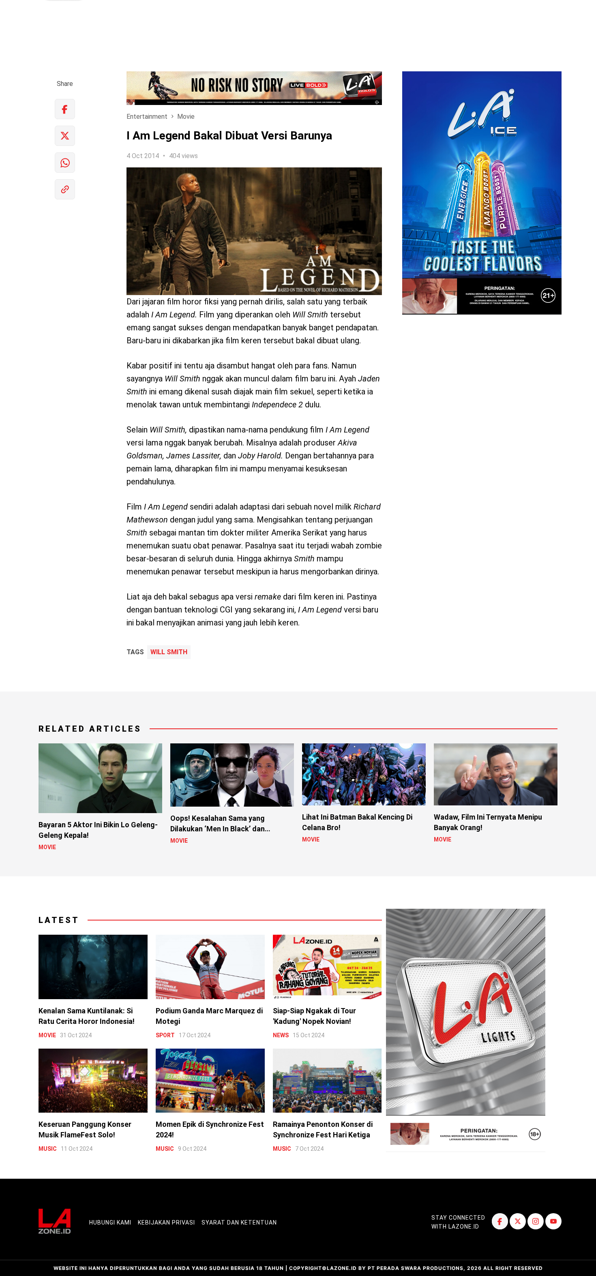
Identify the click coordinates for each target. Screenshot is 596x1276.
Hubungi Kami (110, 1222)
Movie (186, 116)
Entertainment (146, 116)
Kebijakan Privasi (166, 1222)
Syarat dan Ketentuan (239, 1222)
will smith (168, 652)
